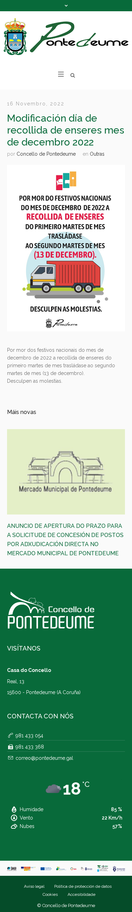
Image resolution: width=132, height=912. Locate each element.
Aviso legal (34, 860)
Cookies (50, 868)
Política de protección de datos (83, 860)
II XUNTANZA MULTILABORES (67, 526)
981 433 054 (29, 709)
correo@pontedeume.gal (44, 732)
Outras (97, 154)
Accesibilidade (81, 868)
